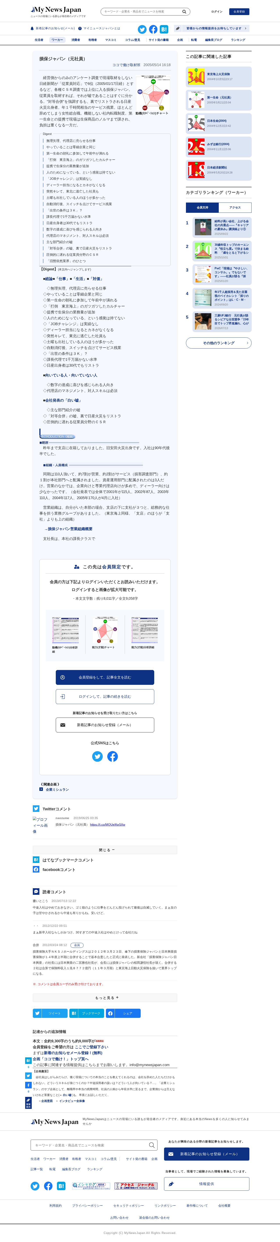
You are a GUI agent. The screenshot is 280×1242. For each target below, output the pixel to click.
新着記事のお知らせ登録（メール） (105, 725)
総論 (49, 279)
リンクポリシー (165, 1205)
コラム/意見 (132, 39)
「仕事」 (62, 279)
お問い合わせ (119, 1217)
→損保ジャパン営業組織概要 (68, 529)
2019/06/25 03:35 (86, 818)
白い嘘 (67, 1095)
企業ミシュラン (57, 789)
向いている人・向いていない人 (71, 375)
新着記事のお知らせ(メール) (55, 28)
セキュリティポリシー (128, 1205)
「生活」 (79, 279)
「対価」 (96, 279)
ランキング (238, 39)
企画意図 (47, 1101)
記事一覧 (37, 1169)
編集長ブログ (213, 39)
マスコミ (111, 39)
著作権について (197, 1205)
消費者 (76, 39)
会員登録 (239, 11)
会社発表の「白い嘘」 (63, 400)
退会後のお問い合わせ (154, 1217)
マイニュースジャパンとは (102, 28)
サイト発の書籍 (159, 39)
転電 (194, 39)
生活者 (39, 39)
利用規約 (55, 1205)
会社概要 (224, 1205)
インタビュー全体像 (71, 1101)
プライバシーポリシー (87, 1205)
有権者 (92, 39)
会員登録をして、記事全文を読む (105, 677)
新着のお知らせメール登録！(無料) (73, 1053)
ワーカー (57, 39)
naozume (62, 818)
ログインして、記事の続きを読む (105, 696)
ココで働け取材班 (126, 65)
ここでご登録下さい (91, 1047)
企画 (180, 39)
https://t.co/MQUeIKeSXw (107, 824)
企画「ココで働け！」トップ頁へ (61, 1059)
